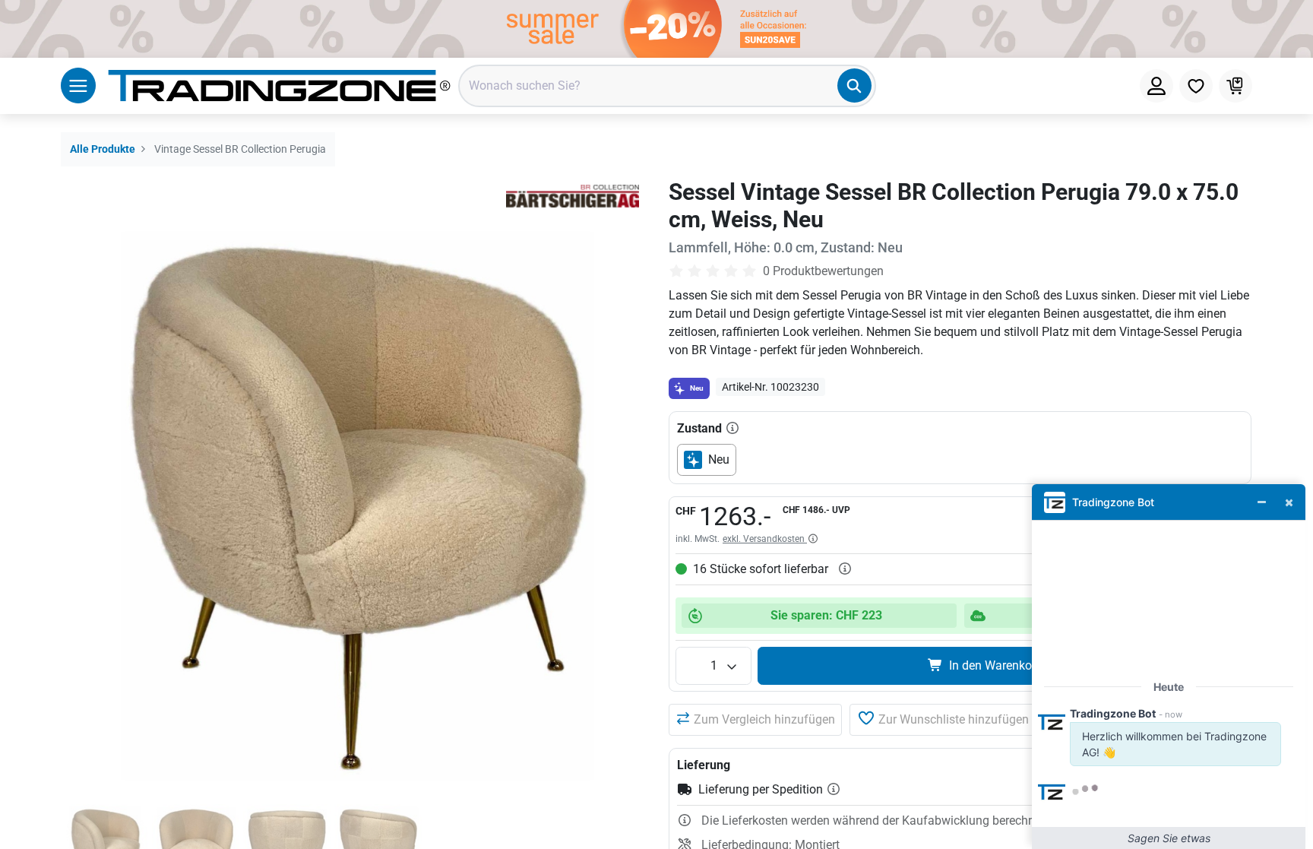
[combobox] (667, 86)
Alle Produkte (102, 149)
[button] (755, 720)
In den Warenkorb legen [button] (1011, 665)
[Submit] (854, 85)
